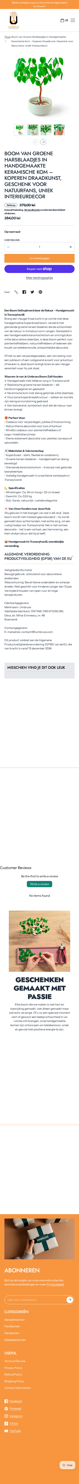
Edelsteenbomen (15, 1340)
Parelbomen (12, 1326)
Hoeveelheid (12, 240)
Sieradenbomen (14, 1319)
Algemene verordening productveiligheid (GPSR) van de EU (37, 556)
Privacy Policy (13, 1368)
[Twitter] (32, 292)
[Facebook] (24, 292)
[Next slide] (43, 142)
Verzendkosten (32, 209)
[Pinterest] (40, 292)
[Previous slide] (36, 142)
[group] (19, 129)
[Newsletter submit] (70, 1300)
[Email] (16, 292)
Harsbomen (11, 1333)
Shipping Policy (14, 1381)
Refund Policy (13, 1374)
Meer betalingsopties (39, 277)
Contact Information (17, 1388)
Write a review (39, 884)
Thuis (7, 36)
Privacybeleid (55, 1284)
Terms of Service (14, 1361)
